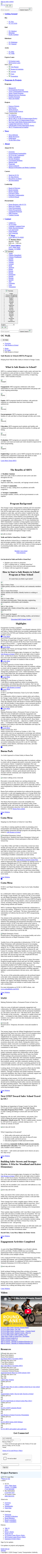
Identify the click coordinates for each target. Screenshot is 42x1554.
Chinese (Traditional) (15, 257)
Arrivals (13, 71)
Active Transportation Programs (18, 91)
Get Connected (13, 233)
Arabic (11, 253)
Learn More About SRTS (8, 460)
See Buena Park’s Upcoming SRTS (12, 1358)
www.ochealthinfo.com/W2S (10, 989)
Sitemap (3, 1550)
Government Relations (15, 160)
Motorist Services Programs (17, 95)
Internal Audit (13, 162)
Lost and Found (13, 230)
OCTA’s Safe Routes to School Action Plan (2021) (16, 1401)
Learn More (6, 636)
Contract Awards (14, 215)
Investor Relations (14, 159)
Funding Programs (14, 97)
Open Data (8, 1508)
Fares (12, 74)
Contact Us (12, 223)
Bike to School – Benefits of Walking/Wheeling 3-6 (17, 1343)
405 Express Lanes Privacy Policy (15, 1537)
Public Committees (14, 157)
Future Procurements (15, 210)
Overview (12, 152)
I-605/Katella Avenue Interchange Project (21, 125)
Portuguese (12, 274)
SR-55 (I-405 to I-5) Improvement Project (21, 120)
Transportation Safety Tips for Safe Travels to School (17, 1394)
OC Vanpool (12, 44)
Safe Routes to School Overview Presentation (15, 1415)
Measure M (12, 88)
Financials (12, 164)
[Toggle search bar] (4, 327)
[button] (23, 14)
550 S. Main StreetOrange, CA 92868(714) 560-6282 (11, 1487)
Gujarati (11, 264)
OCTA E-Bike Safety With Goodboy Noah (14, 1334)
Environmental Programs (16, 90)
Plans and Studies (14, 98)
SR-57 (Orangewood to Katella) (18, 127)
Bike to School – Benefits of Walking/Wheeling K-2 (17, 1341)
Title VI (7, 1528)
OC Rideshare (13, 42)
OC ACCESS (13, 23)
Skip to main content (7, 1)
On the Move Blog (14, 140)
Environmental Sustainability (17, 153)
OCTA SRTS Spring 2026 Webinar (12, 1422)
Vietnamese (12, 287)
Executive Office (14, 193)
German (11, 262)
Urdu (10, 285)
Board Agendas (13, 190)
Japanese (11, 267)
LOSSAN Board (14, 197)
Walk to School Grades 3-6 (9, 1340)
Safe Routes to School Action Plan (27, 860)
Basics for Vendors (14, 206)
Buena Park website (19, 809)
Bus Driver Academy (15, 178)
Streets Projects (13, 109)
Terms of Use (9, 1533)
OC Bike (11, 52)
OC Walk (11, 53)
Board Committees (10, 1520)
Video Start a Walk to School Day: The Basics (15, 1336)
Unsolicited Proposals (15, 211)
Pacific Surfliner (14, 34)
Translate (10, 251)
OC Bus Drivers (14, 177)
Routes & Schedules (17, 69)
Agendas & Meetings (11, 1516)
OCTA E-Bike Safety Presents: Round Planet (15, 1327)
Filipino (11, 260)
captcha (5, 1454)
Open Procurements (15, 208)
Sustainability (9, 1506)
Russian (11, 278)
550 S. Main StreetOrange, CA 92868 (15, 247)
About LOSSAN (14, 166)
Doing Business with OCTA (17, 204)
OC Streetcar (13, 31)
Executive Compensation (16, 195)
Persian (11, 273)
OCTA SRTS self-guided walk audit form (13, 1429)
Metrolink (12, 33)
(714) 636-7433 (9, 1492)
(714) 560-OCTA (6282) (16, 236)
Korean (11, 271)
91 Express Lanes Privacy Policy (15, 1535)
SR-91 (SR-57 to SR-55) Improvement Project (23, 118)
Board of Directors (14, 188)
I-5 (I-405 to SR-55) (15, 117)
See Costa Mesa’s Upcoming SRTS (12, 1366)
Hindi (10, 266)
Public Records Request (16, 228)
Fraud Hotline (13, 231)
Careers (7, 1504)
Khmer (11, 269)
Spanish (11, 280)
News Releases (13, 135)
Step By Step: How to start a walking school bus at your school (20, 1387)
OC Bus (11, 21)
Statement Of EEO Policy (13, 1539)
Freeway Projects (14, 106)
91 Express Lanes (14, 61)
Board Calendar (13, 191)
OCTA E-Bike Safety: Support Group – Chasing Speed (18, 1331)
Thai (10, 281)
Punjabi (11, 276)
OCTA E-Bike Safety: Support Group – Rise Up (16, 1333)
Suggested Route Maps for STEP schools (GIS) (15, 1373)
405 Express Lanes (14, 63)
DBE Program (13, 213)
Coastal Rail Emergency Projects (19, 124)
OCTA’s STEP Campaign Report (11, 1408)
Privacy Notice (9, 1532)
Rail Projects (12, 108)
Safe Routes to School (11, 345)
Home (6, 348)
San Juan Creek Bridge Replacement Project (22, 122)
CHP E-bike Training (7, 1380)
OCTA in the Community (16, 155)
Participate (8, 1514)
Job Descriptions (14, 180)
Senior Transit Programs (16, 93)
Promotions (14, 76)
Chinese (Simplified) (15, 255)
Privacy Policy (7, 1442)
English (11, 259)
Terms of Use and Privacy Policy (12, 1450)
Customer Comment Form (17, 226)
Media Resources (14, 136)
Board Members (10, 1518)
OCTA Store (12, 224)
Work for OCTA (14, 175)
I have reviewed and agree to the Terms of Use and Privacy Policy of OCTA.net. (19, 1444)
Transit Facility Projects (16, 111)
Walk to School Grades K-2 (9, 1338)
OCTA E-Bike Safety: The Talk (10, 1329)
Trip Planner (15, 67)
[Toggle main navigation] (9, 6)
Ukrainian (12, 283)
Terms (4, 1447)
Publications (12, 138)
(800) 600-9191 (9, 1496)
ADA (6, 1530)
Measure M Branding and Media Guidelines (22, 167)
